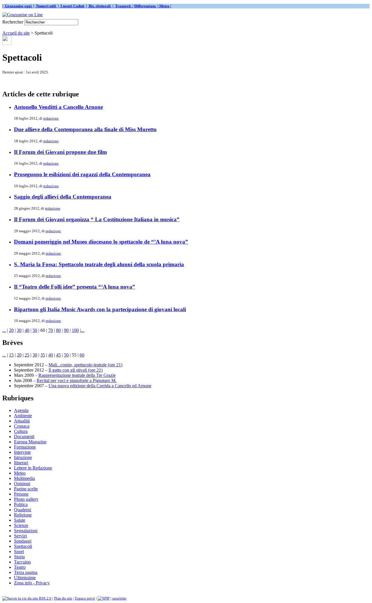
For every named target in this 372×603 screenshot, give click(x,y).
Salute (19, 520)
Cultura (21, 431)
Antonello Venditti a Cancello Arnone (58, 107)
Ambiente (23, 415)
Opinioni (22, 483)
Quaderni (22, 509)
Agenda (21, 410)
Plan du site (63, 598)
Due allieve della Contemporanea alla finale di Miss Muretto (85, 129)
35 (42, 354)
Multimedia (24, 478)
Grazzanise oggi (18, 6)
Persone (21, 494)
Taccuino (22, 561)
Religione (23, 514)
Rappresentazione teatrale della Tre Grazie (77, 375)
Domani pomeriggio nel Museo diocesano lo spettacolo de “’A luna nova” (101, 242)
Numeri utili (46, 6)
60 (82, 354)
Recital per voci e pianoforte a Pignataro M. (77, 380)
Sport (19, 551)
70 (50, 330)
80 (58, 330)
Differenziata (145, 6)
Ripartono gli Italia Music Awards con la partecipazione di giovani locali (100, 309)
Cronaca (21, 426)
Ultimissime (25, 577)
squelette (119, 598)
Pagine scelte (26, 488)
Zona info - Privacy (32, 582)
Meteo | (164, 6)
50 (35, 330)
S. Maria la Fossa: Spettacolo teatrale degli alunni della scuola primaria (99, 264)
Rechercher (12, 21)
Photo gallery (26, 499)
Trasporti (123, 6)
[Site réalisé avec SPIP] (104, 598)
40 (27, 330)
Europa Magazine (30, 441)
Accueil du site (16, 32)
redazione (51, 118)
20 (11, 330)
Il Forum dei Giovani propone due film (60, 152)
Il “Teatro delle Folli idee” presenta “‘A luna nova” (74, 287)
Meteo (20, 473)
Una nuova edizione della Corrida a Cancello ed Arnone (100, 385)
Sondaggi (22, 541)
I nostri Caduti (72, 6)
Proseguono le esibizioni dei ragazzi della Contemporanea (82, 174)
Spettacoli (23, 546)
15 (11, 354)
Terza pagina (25, 572)
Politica (21, 504)
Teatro (20, 567)
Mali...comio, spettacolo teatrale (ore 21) (85, 364)
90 (66, 330)
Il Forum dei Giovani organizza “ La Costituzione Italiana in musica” (97, 219)
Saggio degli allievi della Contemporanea (62, 197)
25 (27, 354)
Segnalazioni (25, 530)
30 (19, 330)
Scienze (21, 525)
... (4, 330)
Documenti (24, 436)
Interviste (22, 452)
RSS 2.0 (44, 598)
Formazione (25, 446)
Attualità (22, 420)
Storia (19, 556)
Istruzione (23, 457)
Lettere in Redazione (33, 467)
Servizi (20, 535)
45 (58, 354)
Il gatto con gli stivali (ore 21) (76, 370)
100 (75, 330)
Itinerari (21, 462)
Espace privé (85, 598)
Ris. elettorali (100, 6)
